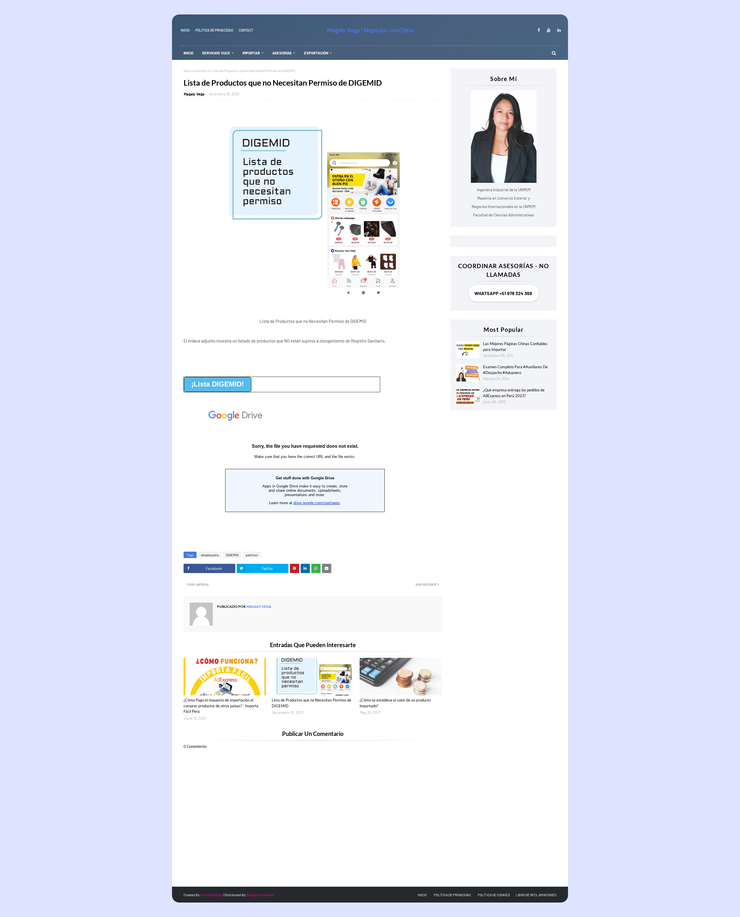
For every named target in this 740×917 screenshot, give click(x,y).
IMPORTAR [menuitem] (251, 53)
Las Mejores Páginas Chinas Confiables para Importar (515, 346)
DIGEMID (232, 555)
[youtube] (548, 30)
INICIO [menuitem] (188, 53)
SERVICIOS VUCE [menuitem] (216, 53)
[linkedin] (558, 30)
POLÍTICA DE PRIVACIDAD (452, 895)
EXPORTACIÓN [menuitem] (316, 53)
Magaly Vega (194, 94)
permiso (201, 71)
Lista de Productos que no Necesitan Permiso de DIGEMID (311, 703)
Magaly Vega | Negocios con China (370, 30)
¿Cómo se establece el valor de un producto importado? (395, 703)
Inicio (188, 71)
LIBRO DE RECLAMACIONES (536, 895)
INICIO (185, 30)
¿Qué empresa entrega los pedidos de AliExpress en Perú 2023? (514, 393)
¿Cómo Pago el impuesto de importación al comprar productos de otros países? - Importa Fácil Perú (221, 706)
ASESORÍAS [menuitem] (282, 53)
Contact (246, 30)
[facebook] (539, 30)
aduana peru (210, 555)
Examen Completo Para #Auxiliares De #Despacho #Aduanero (515, 369)
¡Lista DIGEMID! (217, 384)
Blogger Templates (260, 895)
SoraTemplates (211, 895)
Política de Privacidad (214, 30)
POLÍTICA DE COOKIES (494, 895)
